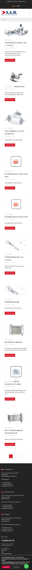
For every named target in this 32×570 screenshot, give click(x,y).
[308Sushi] (16, 76)
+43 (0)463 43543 (21, 1)
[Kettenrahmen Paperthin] (16, 416)
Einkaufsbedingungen (6, 553)
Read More (10, 60)
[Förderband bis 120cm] (16, 244)
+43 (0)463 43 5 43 (6, 527)
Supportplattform (5, 548)
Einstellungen (9, 562)
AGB (2, 552)
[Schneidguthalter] (16, 204)
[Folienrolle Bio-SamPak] (16, 117)
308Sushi (19, 87)
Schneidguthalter (16, 217)
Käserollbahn (13, 342)
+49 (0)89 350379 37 (7, 505)
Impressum (4, 550)
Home (4, 19)
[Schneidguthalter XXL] (16, 161)
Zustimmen (6, 567)
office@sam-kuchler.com (7, 486)
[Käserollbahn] (16, 329)
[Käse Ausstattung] (16, 371)
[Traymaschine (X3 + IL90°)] (16, 29)
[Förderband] (16, 289)
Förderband (12, 302)
